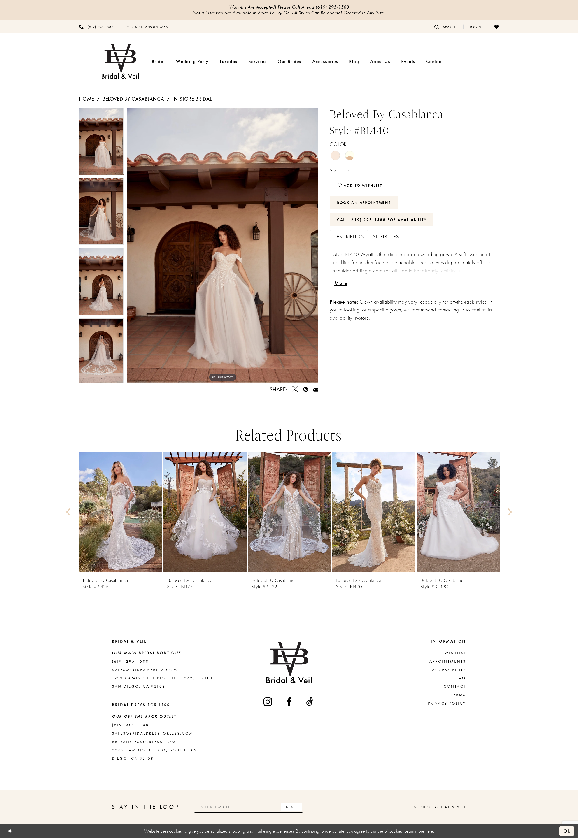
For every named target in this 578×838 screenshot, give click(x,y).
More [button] (340, 283)
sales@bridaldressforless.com (152, 733)
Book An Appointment (364, 202)
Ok (567, 831)
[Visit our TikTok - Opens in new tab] (310, 701)
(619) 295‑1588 (332, 7)
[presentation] (120, 512)
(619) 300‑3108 (130, 724)
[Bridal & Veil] (120, 61)
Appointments (447, 661)
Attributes (385, 236)
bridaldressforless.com (144, 741)
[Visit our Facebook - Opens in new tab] (290, 701)
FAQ (461, 678)
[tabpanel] (101, 143)
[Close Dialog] (10, 831)
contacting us (451, 309)
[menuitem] (96, 26)
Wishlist (455, 652)
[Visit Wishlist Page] (496, 26)
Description (349, 236)
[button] (475, 26)
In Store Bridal (192, 99)
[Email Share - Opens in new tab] (315, 389)
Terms (458, 694)
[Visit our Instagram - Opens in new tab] (268, 702)
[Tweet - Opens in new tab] (295, 389)
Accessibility (449, 669)
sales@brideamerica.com (145, 669)
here (429, 831)
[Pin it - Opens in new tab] (305, 389)
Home (86, 99)
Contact (455, 686)
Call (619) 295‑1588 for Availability (382, 219)
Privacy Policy (447, 703)
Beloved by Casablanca (133, 99)
